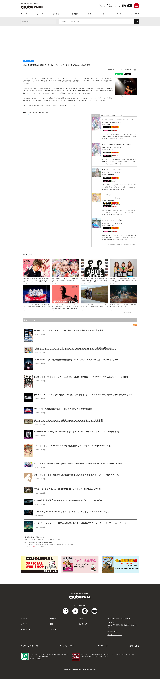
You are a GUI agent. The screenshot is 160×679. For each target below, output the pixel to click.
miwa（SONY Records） (112, 70)
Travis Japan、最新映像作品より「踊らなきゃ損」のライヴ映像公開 (63, 408)
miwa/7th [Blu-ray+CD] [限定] (112, 169)
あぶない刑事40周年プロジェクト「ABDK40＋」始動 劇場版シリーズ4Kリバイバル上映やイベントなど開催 (81, 376)
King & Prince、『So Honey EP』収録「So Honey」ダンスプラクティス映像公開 (68, 420)
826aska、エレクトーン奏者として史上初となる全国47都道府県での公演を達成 (68, 330)
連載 (89, 14)
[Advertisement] (80, 42)
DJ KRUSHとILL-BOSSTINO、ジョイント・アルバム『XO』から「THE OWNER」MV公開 (72, 511)
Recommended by (128, 312)
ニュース (24, 14)
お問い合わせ (134, 646)
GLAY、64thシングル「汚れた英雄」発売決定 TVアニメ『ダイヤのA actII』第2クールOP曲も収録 (76, 359)
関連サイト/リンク (117, 115)
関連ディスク (96, 115)
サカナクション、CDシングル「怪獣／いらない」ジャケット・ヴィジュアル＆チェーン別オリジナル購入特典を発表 (83, 394)
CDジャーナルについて (29, 646)
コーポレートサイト (115, 635)
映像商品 (106, 78)
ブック (119, 14)
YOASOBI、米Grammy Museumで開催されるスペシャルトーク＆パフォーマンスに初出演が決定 (76, 431)
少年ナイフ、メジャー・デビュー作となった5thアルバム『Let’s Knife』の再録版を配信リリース (75, 348)
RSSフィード (103, 646)
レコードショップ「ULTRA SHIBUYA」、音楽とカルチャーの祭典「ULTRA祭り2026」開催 (72, 445)
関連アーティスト (106, 115)
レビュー (104, 14)
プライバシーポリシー (68, 646)
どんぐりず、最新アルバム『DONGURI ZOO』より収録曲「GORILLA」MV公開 (67, 489)
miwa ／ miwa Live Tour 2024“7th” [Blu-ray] (117, 119)
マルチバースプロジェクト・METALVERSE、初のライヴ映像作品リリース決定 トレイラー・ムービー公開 (80, 523)
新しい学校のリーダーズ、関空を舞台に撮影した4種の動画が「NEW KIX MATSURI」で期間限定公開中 (78, 463)
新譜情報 (75, 14)
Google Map (112, 631)
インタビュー (58, 14)
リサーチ (40, 14)
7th (85, 78)
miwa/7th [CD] (107, 195)
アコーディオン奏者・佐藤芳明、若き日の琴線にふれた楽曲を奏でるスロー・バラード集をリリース (76, 474)
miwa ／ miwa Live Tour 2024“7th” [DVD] (116, 144)
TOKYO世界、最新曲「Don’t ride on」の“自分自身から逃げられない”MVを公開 (68, 500)
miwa (43, 78)
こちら (45, 539)
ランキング (135, 14)
